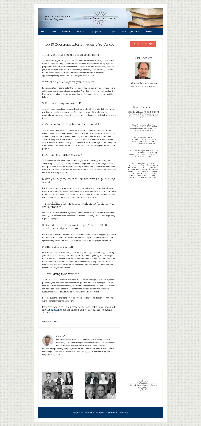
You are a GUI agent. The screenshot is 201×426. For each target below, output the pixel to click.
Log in (127, 412)
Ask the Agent (54, 321)
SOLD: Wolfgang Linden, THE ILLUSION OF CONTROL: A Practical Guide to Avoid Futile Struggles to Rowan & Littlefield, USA (143, 128)
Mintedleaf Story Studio (116, 412)
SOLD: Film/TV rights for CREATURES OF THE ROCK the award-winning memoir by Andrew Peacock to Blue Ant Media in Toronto (143, 154)
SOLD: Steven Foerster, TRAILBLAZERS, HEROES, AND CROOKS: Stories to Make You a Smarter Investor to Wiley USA (143, 141)
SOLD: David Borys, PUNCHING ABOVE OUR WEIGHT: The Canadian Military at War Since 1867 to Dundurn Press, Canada (143, 115)
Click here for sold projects (143, 44)
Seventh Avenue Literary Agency (100, 18)
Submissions (53, 309)
